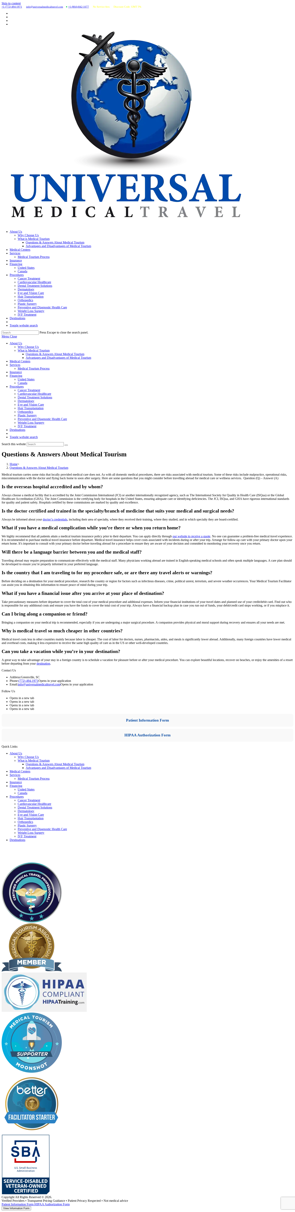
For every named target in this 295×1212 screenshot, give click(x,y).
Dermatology (26, 401)
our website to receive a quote (191, 536)
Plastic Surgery (27, 415)
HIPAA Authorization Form (147, 735)
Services (15, 365)
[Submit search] (66, 445)
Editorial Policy (11, 851)
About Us (16, 343)
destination (43, 663)
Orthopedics (25, 411)
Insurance (16, 372)
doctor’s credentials (55, 519)
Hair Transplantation (31, 408)
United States (26, 379)
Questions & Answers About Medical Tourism (55, 354)
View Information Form (16, 1208)
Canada (22, 383)
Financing (16, 375)
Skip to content (11, 3)
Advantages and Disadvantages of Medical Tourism (58, 357)
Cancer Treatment (29, 390)
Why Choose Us (28, 347)
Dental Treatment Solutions (35, 397)
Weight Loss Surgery (31, 422)
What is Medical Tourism (34, 350)
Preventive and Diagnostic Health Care (42, 419)
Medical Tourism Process (34, 368)
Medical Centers (20, 361)
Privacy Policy (11, 856)
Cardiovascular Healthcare (34, 393)
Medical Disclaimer (14, 846)
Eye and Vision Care (31, 404)
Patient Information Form (147, 720)
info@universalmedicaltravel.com (44, 6)
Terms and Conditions (16, 860)
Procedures (17, 386)
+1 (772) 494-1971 (12, 6)
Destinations (17, 430)
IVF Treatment (27, 426)
